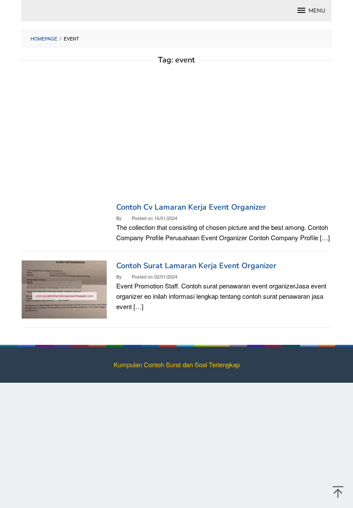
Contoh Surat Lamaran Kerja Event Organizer (196, 265)
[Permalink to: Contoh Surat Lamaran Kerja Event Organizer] (65, 288)
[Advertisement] (176, 137)
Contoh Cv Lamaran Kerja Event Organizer (191, 207)
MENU (317, 11)
